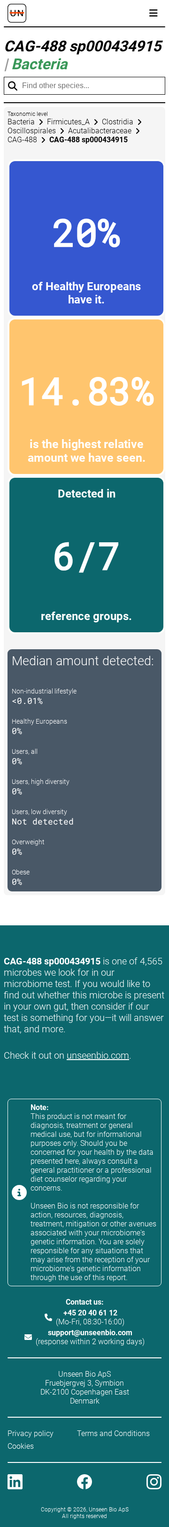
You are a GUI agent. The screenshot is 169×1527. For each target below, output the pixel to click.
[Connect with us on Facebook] (84, 1482)
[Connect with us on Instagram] (153, 1482)
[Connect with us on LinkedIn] (15, 1482)
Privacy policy (31, 1433)
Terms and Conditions (113, 1433)
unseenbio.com (98, 1055)
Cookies (21, 1446)
